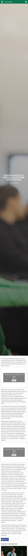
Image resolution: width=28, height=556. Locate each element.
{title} (14, 377)
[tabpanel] (14, 178)
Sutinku (14, 380)
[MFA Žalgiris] (2, 2)
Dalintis (6, 539)
